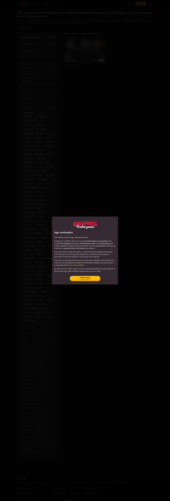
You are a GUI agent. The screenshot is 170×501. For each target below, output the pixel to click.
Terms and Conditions (76, 265)
